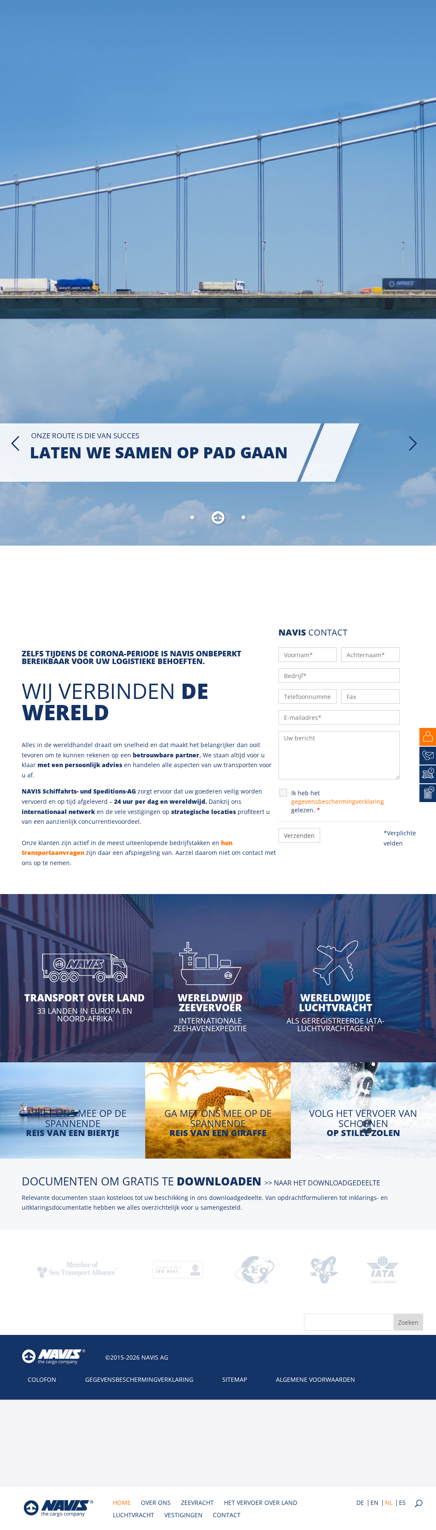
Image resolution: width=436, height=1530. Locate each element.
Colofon (42, 1379)
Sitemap (234, 1379)
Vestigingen (183, 1515)
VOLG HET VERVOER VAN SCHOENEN (363, 1118)
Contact (227, 1515)
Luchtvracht (133, 1515)
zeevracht (197, 1503)
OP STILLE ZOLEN (363, 1133)
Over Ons (156, 1503)
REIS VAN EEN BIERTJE (72, 1133)
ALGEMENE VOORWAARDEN (315, 1379)
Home (122, 1503)
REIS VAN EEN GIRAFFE (218, 1133)
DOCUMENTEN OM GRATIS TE (201, 1181)
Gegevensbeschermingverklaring (139, 1379)
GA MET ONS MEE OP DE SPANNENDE (72, 1118)
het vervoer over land (260, 1503)
